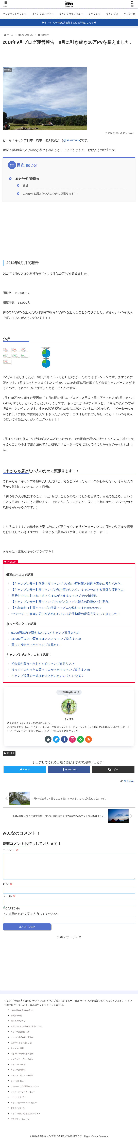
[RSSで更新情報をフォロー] (88, 739)
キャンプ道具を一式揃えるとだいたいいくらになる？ (47, 675)
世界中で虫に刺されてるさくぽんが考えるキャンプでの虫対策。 (55, 595)
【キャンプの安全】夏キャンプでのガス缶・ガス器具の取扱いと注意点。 (61, 601)
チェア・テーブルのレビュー (23, 1092)
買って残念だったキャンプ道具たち (35, 644)
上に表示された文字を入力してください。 (31, 914)
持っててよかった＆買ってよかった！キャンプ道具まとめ (50, 669)
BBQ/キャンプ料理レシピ (21, 1043)
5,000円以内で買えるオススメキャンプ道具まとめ (45, 632)
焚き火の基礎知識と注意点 (22, 1054)
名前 (8, 884)
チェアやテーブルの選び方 (22, 1059)
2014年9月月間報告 (27, 178)
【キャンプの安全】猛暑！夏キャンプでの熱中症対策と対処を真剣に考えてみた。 (67, 583)
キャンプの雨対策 (18, 1070)
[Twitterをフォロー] (56, 739)
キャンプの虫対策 (18, 1064)
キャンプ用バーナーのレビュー (24, 1103)
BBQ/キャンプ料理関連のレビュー (25, 1086)
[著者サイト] (48, 739)
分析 (25, 185)
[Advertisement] (69, 55)
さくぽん (69, 719)
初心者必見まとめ (18, 1021)
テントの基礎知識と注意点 (22, 1037)
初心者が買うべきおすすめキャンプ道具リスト (43, 663)
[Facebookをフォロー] (64, 739)
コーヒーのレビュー (19, 1097)
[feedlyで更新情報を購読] (80, 739)
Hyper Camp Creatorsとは (22, 1010)
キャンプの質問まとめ (20, 1032)
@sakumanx (71, 140)
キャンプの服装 (17, 1048)
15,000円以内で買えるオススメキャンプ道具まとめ (46, 638)
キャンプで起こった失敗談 (22, 1075)
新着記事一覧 (16, 1016)
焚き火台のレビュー (19, 1108)
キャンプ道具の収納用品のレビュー (25, 1114)
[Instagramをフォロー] (72, 739)
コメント (11, 850)
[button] (128, 613)
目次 (21, 165)
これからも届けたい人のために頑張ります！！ (51, 193)
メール (9, 896)
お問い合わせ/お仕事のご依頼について (27, 1026)
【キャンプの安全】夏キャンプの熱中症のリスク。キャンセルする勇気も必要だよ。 (68, 589)
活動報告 (10, 753)
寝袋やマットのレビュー (21, 1119)
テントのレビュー (18, 1081)
